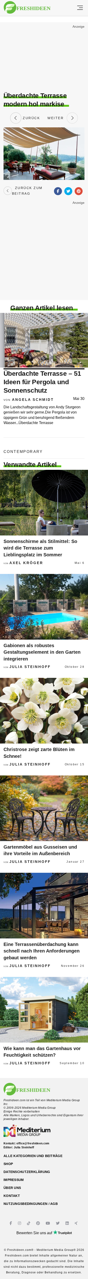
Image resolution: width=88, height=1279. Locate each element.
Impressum (14, 1180)
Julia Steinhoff (30, 667)
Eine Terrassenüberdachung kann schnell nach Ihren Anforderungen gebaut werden (42, 951)
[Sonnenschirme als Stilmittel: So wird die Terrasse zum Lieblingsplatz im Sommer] (44, 502)
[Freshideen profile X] (58, 1223)
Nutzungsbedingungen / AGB (31, 1204)
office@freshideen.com (33, 1143)
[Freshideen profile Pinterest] (38, 1223)
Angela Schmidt (33, 400)
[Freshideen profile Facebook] (11, 1223)
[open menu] (80, 8)
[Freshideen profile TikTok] (29, 1223)
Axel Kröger (26, 563)
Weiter (57, 118)
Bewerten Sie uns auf (34, 1233)
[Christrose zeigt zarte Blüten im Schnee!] (44, 711)
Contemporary (23, 452)
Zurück (30, 118)
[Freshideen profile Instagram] (20, 1223)
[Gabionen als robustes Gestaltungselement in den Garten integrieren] (44, 607)
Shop (8, 1164)
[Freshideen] (27, 7)
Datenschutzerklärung (27, 1172)
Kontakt (12, 1196)
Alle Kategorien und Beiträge (33, 1156)
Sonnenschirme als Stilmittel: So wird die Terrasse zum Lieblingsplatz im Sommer (40, 548)
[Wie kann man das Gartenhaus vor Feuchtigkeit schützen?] (44, 1010)
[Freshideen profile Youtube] (48, 1223)
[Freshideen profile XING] (77, 1223)
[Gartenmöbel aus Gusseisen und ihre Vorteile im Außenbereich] (44, 808)
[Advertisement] (44, 57)
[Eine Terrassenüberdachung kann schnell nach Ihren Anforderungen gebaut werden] (44, 905)
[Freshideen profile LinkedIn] (67, 1223)
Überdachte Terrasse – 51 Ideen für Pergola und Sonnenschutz (42, 382)
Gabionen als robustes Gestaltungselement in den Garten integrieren (42, 652)
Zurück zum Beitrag (27, 190)
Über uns (12, 1188)
